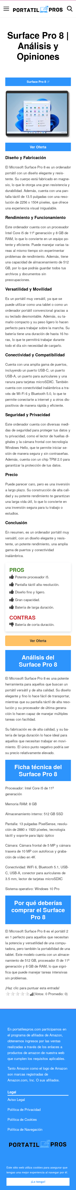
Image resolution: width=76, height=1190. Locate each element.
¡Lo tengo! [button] (38, 1181)
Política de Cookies (22, 1119)
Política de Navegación (24, 1129)
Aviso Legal (16, 1099)
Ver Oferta (38, 146)
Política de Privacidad (24, 1109)
